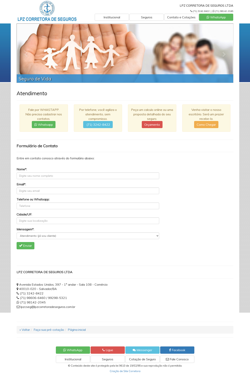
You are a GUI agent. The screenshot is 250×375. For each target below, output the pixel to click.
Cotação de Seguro (142, 359)
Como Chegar (206, 124)
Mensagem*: (25, 229)
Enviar (27, 246)
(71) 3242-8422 (98, 124)
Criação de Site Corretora (125, 371)
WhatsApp (217, 17)
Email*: (21, 184)
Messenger (144, 350)
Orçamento (152, 124)
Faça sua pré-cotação (49, 330)
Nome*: (22, 169)
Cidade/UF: (24, 214)
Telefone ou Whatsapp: (33, 199)
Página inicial (77, 330)
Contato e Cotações (181, 17)
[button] (25, 53)
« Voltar (25, 330)
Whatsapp (45, 124)
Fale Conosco (179, 359)
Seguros (146, 17)
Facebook (178, 350)
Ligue (109, 350)
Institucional (112, 17)
